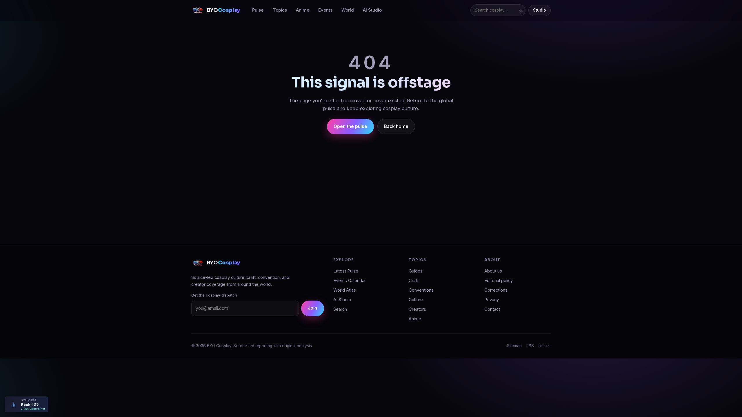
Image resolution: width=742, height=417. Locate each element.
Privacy (491, 299)
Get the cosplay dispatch (214, 295)
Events (325, 10)
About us (493, 271)
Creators (417, 309)
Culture (416, 299)
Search (340, 309)
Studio (539, 10)
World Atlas (344, 290)
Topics (280, 10)
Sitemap (514, 345)
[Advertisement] (371, 184)
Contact (492, 309)
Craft (414, 280)
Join (312, 308)
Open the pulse (350, 126)
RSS (530, 345)
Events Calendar (349, 280)
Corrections (496, 290)
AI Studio (372, 10)
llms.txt (545, 345)
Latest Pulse (345, 271)
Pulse (257, 10)
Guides (416, 271)
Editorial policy (498, 280)
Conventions (421, 290)
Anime (302, 10)
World (347, 10)
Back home (396, 126)
